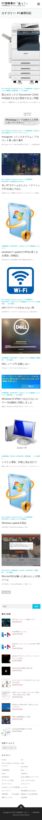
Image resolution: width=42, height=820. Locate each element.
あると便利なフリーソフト (9, 133)
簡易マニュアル (7, 797)
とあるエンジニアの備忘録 (27, 246)
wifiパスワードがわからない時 (18, 307)
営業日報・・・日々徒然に (20, 90)
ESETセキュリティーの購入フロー (23, 619)
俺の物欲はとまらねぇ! (17, 181)
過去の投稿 (6, 592)
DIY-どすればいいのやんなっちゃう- (13, 88)
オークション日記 (8, 780)
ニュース (24, 787)
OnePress (36, 812)
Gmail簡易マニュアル (19, 632)
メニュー (38, 4)
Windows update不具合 (14, 522)
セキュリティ (25, 784)
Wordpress (5, 777)
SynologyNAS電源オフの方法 (22, 729)
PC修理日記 (28, 88)
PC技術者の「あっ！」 (15, 3)
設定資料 (24, 797)
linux (22, 763)
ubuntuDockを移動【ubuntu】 (22, 668)
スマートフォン (23, 133)
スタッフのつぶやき (28, 780)
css (22, 760)
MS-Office (5, 570)
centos (4, 760)
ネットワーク (32, 301)
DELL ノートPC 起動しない (16, 363)
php (22, 770)
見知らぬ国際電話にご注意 (21, 717)
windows (5, 181)
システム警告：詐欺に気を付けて (19, 462)
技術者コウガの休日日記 (29, 794)
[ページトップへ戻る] (21, 807)
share (36, 130)
